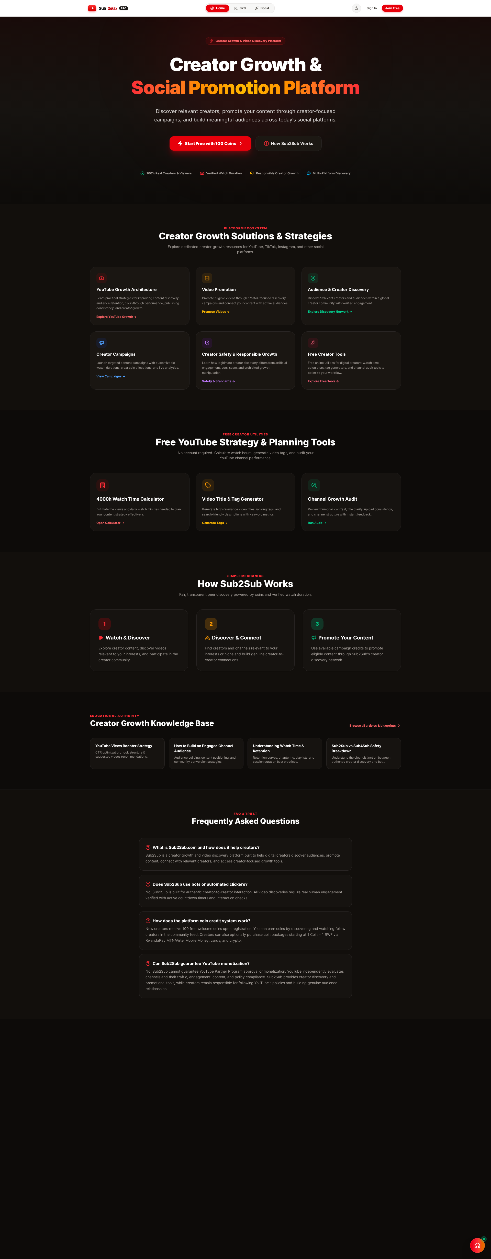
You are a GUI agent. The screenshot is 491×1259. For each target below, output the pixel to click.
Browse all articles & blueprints (373, 725)
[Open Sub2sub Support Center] (477, 1245)
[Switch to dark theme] (356, 8)
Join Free (392, 8)
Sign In (372, 8)
